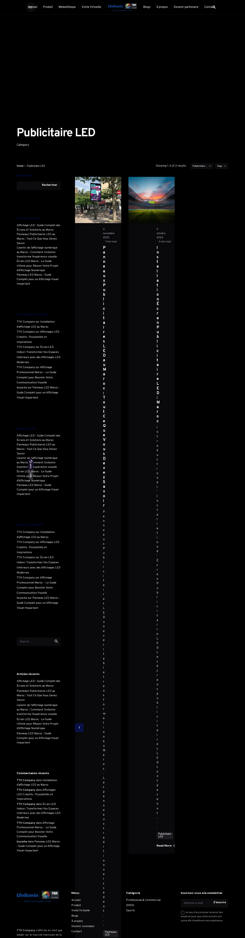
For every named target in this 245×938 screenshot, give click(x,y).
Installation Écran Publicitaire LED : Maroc (158, 334)
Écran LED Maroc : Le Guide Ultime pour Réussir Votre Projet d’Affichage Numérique (37, 265)
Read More (164, 845)
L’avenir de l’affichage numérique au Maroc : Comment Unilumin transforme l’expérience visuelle (37, 252)
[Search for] (39, 641)
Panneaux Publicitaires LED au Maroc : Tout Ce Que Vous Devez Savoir (37, 239)
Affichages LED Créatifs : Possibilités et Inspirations (38, 337)
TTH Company (26, 322)
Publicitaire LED (164, 835)
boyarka (22, 387)
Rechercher (25, 175)
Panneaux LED (111, 933)
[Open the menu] (31, 7)
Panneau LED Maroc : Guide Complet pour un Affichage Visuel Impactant (37, 279)
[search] (56, 641)
